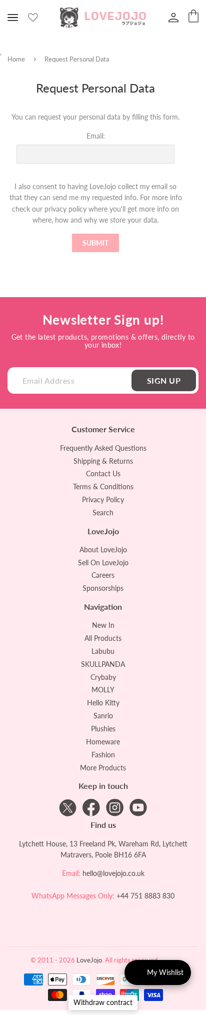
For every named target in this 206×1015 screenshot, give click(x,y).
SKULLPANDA (103, 664)
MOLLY (103, 689)
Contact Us (103, 473)
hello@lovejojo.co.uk (113, 873)
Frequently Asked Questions (103, 448)
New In (103, 625)
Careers (103, 575)
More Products (103, 767)
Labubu (103, 651)
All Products (103, 638)
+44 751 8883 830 (145, 895)
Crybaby (103, 677)
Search (103, 512)
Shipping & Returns (103, 461)
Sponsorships (103, 588)
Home (16, 59)
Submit (95, 243)
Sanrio (103, 715)
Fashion (103, 754)
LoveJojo (89, 960)
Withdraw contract (103, 1002)
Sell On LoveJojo (103, 562)
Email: (95, 136)
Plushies (103, 728)
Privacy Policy (103, 499)
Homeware (103, 741)
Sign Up (163, 380)
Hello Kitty (103, 702)
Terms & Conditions (103, 486)
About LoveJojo (103, 549)
